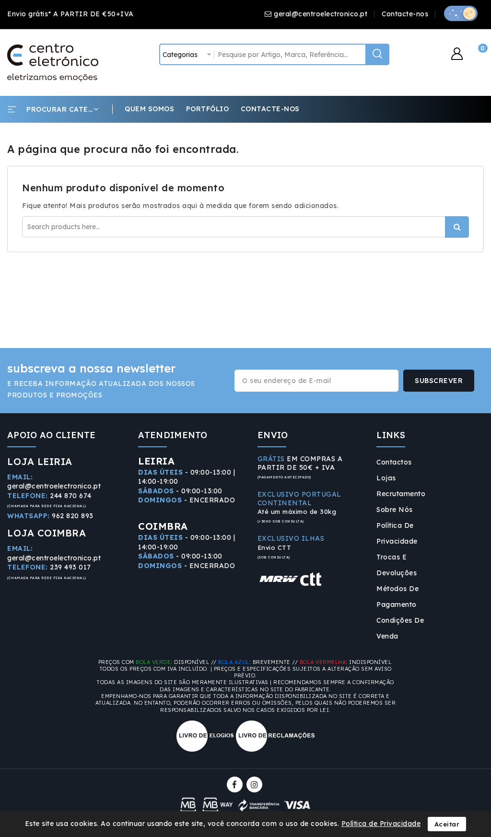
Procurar (457, 227)
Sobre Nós (394, 509)
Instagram (255, 784)
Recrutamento (400, 493)
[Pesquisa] (377, 54)
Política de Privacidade (397, 533)
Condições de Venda (400, 628)
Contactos (394, 462)
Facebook (236, 784)
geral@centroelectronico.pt (320, 14)
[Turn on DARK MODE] (461, 13)
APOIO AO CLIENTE (51, 435)
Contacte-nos (405, 14)
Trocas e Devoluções (396, 565)
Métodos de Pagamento (397, 596)
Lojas (386, 478)
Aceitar (447, 824)
